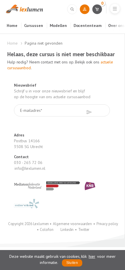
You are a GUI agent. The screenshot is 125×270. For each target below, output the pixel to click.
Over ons (116, 25)
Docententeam (88, 25)
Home (12, 25)
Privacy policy (107, 223)
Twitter (83, 229)
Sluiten (72, 263)
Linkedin (67, 229)
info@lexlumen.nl (30, 168)
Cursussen (33, 25)
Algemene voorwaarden (72, 223)
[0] (97, 9)
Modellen (58, 25)
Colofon (46, 229)
